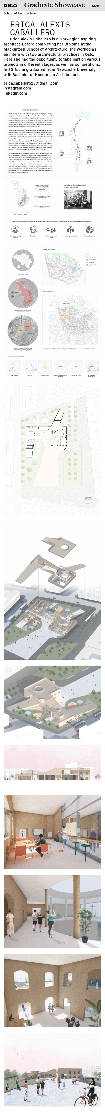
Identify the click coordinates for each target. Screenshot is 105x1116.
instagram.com (17, 87)
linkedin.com (15, 92)
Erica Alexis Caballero (40, 27)
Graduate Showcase (54, 4)
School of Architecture (20, 13)
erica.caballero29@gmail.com (31, 82)
